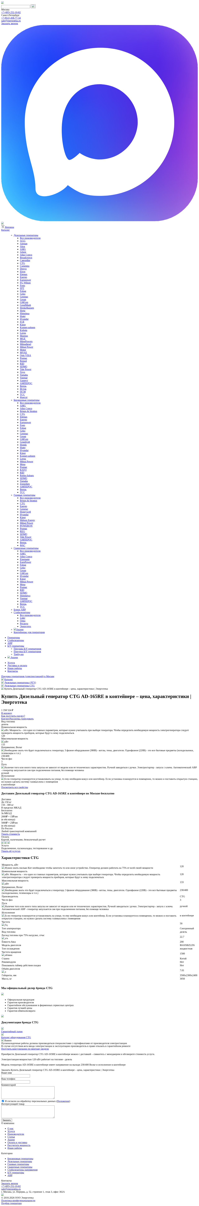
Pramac (23, 358)
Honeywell (25, 511)
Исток (23, 389)
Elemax (23, 274)
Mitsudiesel (25, 344)
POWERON (26, 525)
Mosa (22, 464)
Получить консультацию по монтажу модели (25, 1049)
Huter (22, 316)
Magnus (24, 335)
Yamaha (24, 375)
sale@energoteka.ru (11, 20)
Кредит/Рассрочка (11, 718)
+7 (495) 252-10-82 (11, 12)
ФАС (22, 545)
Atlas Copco (26, 254)
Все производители (30, 238)
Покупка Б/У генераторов (27, 651)
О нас (10, 1128)
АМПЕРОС (26, 383)
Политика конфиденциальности (18, 1200)
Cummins (24, 266)
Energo (23, 277)
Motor (23, 349)
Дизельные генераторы (26, 235)
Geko (22, 294)
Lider (22, 618)
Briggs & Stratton (28, 411)
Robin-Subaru (27, 475)
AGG (22, 240)
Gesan (23, 299)
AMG (23, 249)
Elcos (22, 271)
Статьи (11, 1137)
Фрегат (24, 397)
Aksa (22, 246)
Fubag (23, 291)
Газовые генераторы (24, 495)
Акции (19, 629)
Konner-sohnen (27, 327)
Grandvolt (25, 442)
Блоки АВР (20, 609)
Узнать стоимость (10, 834)
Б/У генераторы (15, 646)
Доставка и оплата (17, 665)
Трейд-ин (19, 654)
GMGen (24, 302)
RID (22, 363)
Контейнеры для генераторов (29, 632)
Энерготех (25, 626)
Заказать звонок (9, 23)
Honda (23, 444)
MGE (22, 338)
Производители (15, 1134)
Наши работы (14, 668)
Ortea (22, 620)
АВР (9, 643)
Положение (63, 1101)
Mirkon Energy (27, 520)
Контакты (12, 671)
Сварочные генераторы (26, 548)
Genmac (24, 296)
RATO (23, 470)
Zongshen (25, 484)
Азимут (24, 380)
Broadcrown (26, 257)
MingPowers (26, 341)
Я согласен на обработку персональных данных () (37, 1101)
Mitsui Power (26, 347)
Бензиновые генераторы (26, 400)
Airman (23, 243)
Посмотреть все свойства (14, 787)
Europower (25, 280)
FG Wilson (25, 282)
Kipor (23, 324)
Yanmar (24, 377)
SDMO (23, 366)
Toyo (22, 372)
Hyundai (24, 319)
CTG (22, 263)
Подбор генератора (11, 1203)
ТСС (22, 394)
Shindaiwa (25, 595)
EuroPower (25, 562)
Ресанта (24, 623)
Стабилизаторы (22, 612)
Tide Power (25, 369)
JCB (22, 322)
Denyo (23, 268)
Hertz (22, 310)
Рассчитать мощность (18, 1145)
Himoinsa (24, 313)
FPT (22, 288)
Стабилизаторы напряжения (22, 1169)
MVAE (23, 352)
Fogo (22, 285)
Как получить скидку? (13, 716)
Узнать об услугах (10, 851)
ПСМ (23, 391)
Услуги (11, 662)
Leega (23, 333)
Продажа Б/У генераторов (27, 648)
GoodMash (25, 305)
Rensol (23, 361)
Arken (23, 252)
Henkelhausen (27, 308)
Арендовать (27, 718)
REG (22, 531)
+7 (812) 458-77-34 (11, 18)
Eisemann (25, 559)
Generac (24, 509)
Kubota (23, 330)
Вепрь (23, 386)
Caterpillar (25, 260)
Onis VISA (25, 355)
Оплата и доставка (17, 1142)
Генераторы (13, 637)
